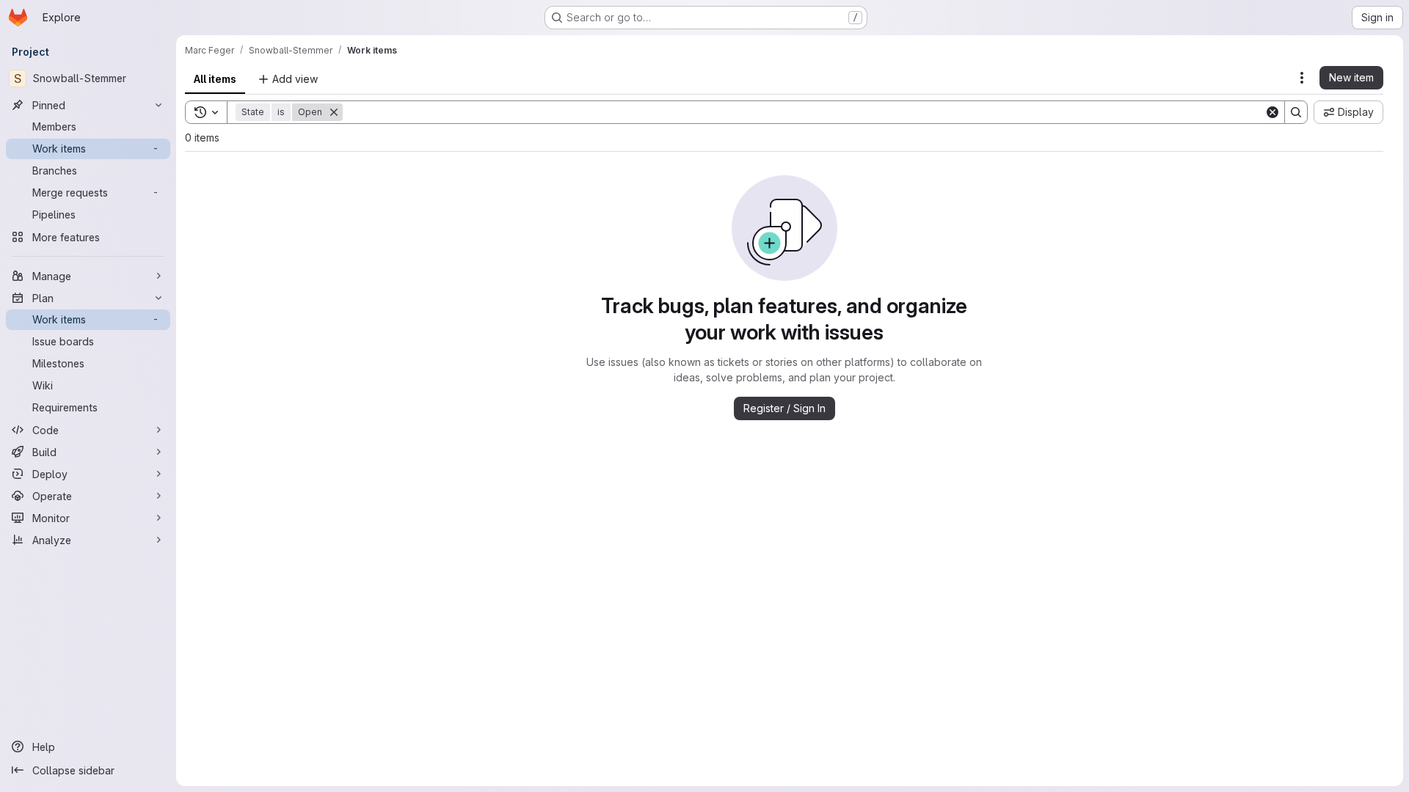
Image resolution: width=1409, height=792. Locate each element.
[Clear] (1272, 112)
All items (215, 79)
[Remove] (334, 112)
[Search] (1296, 112)
